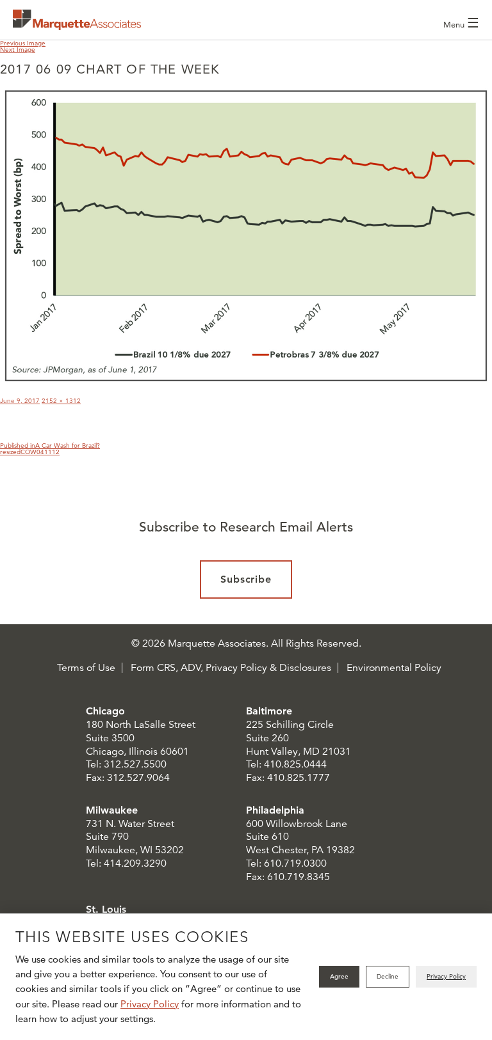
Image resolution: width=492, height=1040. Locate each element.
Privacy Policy (149, 1004)
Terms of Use (86, 667)
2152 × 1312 (61, 401)
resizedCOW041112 (30, 452)
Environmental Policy (394, 667)
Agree (339, 976)
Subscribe (246, 579)
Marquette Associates (77, 20)
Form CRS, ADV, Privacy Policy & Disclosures (231, 667)
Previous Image (22, 43)
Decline (387, 976)
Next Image (17, 49)
